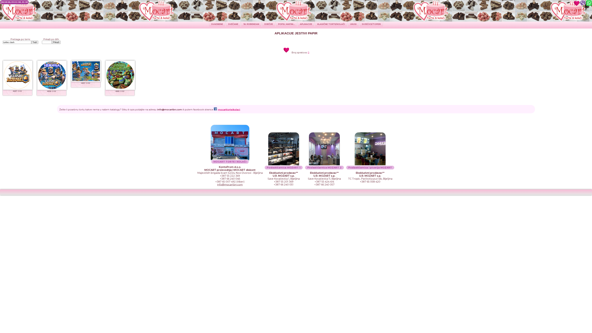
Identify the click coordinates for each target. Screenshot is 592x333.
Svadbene (217, 24)
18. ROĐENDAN (251, 24)
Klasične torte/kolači (331, 24)
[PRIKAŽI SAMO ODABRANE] (577, 3)
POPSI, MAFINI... (286, 24)
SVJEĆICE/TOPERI (371, 24)
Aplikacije (306, 24)
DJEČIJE (268, 24)
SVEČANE (233, 24)
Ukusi (353, 24)
